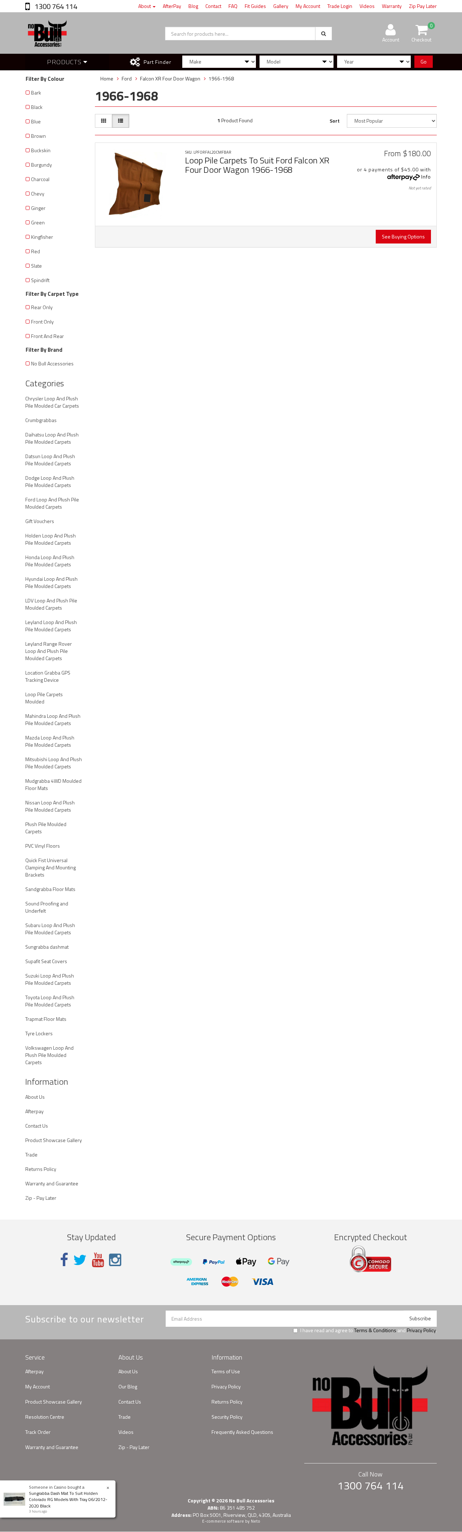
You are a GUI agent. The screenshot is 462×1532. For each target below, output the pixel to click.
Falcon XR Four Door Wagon (170, 78)
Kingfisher (42, 237)
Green (38, 222)
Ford (127, 78)
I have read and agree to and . (368, 1330)
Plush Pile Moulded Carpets (45, 827)
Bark (36, 92)
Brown (38, 136)
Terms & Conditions (375, 1330)
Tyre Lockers (39, 1033)
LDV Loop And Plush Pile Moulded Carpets (51, 604)
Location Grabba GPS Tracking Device (47, 676)
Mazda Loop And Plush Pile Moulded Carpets (49, 741)
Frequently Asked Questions (242, 1432)
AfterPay (172, 6)
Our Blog (127, 1386)
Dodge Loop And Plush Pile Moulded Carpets (49, 481)
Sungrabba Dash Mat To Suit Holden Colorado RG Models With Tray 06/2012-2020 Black (68, 1499)
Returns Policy (40, 1169)
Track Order (38, 1432)
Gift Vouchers (39, 521)
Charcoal (40, 179)
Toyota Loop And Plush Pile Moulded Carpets (49, 1000)
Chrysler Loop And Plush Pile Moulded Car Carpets (52, 402)
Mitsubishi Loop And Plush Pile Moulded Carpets (53, 762)
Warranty (392, 6)
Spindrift (40, 280)
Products (65, 62)
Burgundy (41, 164)
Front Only (42, 321)
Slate (36, 265)
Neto (255, 1521)
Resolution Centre (44, 1417)
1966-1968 (221, 78)
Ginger (38, 208)
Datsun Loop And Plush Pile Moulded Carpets (50, 459)
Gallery (280, 6)
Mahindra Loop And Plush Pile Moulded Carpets (52, 719)
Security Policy (227, 1417)
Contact (213, 6)
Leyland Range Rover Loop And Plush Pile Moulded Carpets (48, 651)
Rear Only (42, 307)
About (145, 6)
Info (426, 176)
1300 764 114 (55, 6)
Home (106, 78)
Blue (36, 121)
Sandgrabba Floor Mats (50, 889)
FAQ (232, 6)
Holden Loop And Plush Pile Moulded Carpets (50, 539)
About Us (35, 1097)
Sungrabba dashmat (47, 947)
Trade (31, 1154)
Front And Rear (47, 336)
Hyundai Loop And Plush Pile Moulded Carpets (51, 582)
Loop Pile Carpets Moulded (44, 697)
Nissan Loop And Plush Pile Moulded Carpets (50, 806)
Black (37, 107)
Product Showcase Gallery (53, 1140)
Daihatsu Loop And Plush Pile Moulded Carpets (52, 438)
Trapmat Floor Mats (45, 1019)
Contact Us (36, 1125)
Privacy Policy (421, 1330)
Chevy (37, 193)
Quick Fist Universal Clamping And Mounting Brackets (50, 867)
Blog (193, 6)
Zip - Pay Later (40, 1198)
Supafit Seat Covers (46, 961)
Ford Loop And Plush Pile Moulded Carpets (52, 503)
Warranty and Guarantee (51, 1183)
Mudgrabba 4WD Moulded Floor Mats (53, 784)
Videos (367, 6)
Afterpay (34, 1111)
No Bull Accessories (52, 363)
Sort (335, 120)
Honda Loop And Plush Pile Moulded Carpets (49, 560)
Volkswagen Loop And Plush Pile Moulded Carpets (49, 1055)
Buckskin (41, 150)
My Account (308, 6)
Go (423, 61)
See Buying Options (403, 236)
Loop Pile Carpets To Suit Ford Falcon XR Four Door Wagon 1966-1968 (257, 165)
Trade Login (339, 6)
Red (35, 251)
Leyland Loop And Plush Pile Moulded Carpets (51, 625)
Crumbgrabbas (41, 420)
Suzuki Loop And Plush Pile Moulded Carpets (49, 979)
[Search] (323, 33)
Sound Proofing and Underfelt (46, 907)
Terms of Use (226, 1371)
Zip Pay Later (423, 6)
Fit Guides (255, 6)
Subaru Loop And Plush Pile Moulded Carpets (50, 928)
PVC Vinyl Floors (42, 846)
